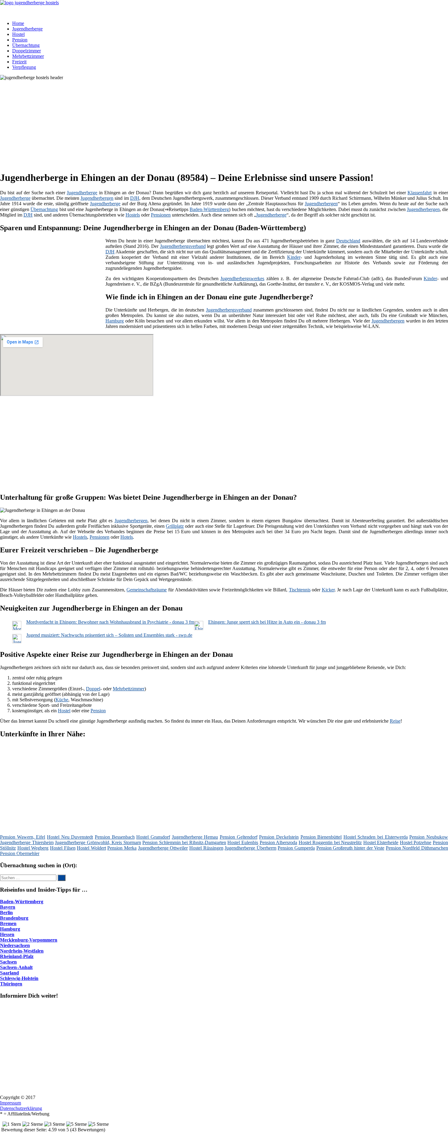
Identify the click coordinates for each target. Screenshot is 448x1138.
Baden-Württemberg (209, 209)
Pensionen (161, 214)
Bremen (8, 923)
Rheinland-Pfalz (17, 956)
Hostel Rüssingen (206, 848)
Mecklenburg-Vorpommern (28, 939)
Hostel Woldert (91, 848)
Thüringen (11, 983)
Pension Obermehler (19, 853)
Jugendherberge (27, 28)
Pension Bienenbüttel (321, 837)
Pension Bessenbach (115, 837)
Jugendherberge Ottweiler (163, 848)
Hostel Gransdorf (153, 837)
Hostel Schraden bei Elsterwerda (375, 837)
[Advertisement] (187, 123)
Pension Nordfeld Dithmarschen (417, 848)
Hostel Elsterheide (381, 842)
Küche (61, 699)
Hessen (7, 934)
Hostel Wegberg (33, 848)
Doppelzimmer (26, 50)
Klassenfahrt (419, 192)
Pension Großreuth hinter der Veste (350, 848)
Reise (395, 721)
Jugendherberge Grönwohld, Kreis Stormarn (98, 842)
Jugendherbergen (96, 198)
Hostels (133, 214)
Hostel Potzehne (416, 842)
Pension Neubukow (428, 837)
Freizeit (19, 61)
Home (18, 23)
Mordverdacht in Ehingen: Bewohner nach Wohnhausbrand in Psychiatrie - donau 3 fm (110, 622)
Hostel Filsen (63, 848)
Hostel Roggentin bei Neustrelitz (330, 842)
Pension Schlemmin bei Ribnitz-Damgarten (184, 842)
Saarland (9, 972)
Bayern (7, 907)
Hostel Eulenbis (242, 842)
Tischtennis (300, 589)
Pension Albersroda (278, 842)
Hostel (18, 34)
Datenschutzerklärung (21, 1108)
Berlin (6, 912)
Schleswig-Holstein (19, 978)
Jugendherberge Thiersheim (27, 842)
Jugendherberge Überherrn (250, 848)
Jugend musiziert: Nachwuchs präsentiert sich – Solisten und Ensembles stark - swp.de (109, 635)
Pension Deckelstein (279, 837)
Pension (19, 39)
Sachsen (8, 961)
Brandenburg (14, 918)
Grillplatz (175, 526)
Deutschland (348, 240)
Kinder (293, 257)
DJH (134, 198)
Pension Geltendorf (239, 837)
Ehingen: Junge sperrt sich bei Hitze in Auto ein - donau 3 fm (267, 622)
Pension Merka (122, 848)
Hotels (126, 537)
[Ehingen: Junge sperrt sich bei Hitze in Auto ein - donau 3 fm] (198, 628)
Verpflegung (24, 67)
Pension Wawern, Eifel (22, 837)
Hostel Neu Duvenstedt (70, 837)
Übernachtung (26, 45)
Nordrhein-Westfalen (22, 950)
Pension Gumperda (296, 848)
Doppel (93, 688)
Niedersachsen (15, 945)
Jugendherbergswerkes (242, 278)
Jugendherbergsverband (183, 246)
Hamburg (114, 320)
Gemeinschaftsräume (146, 589)
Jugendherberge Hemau (195, 837)
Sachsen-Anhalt (16, 967)
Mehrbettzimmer (28, 56)
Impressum (10, 1102)
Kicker (328, 589)
